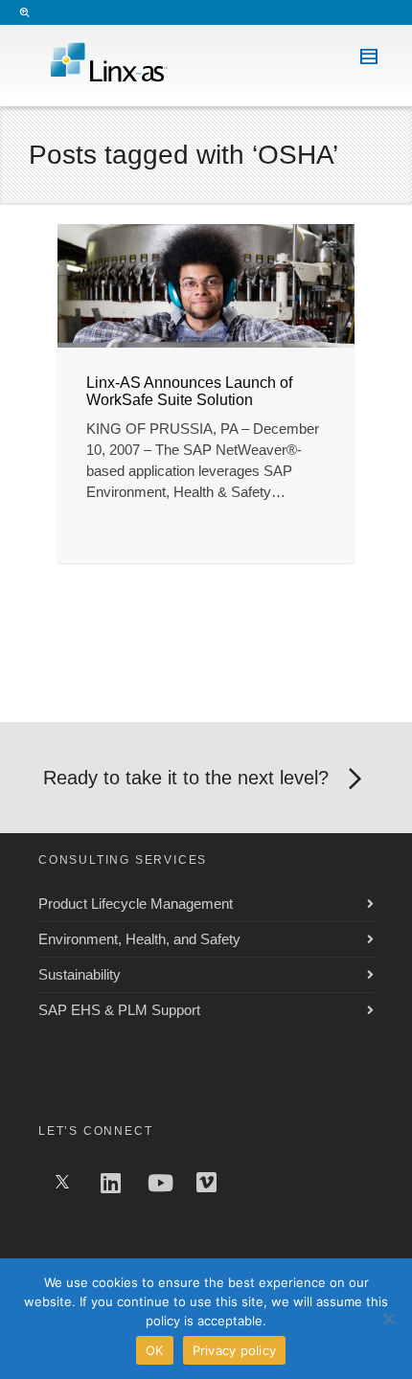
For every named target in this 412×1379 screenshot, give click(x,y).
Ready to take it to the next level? (186, 777)
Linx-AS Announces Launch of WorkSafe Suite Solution (189, 391)
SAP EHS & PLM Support (119, 1010)
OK (155, 1350)
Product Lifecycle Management (135, 903)
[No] (388, 1318)
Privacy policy (235, 1350)
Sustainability (79, 974)
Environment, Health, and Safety (139, 939)
